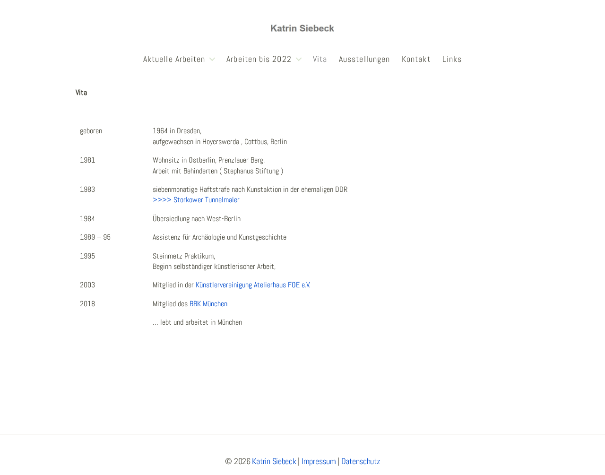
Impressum (319, 461)
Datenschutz (360, 461)
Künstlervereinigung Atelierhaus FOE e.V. (253, 285)
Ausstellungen (364, 59)
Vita (320, 59)
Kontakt (416, 59)
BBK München (208, 304)
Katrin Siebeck (274, 461)
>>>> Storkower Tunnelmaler (196, 200)
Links (452, 59)
